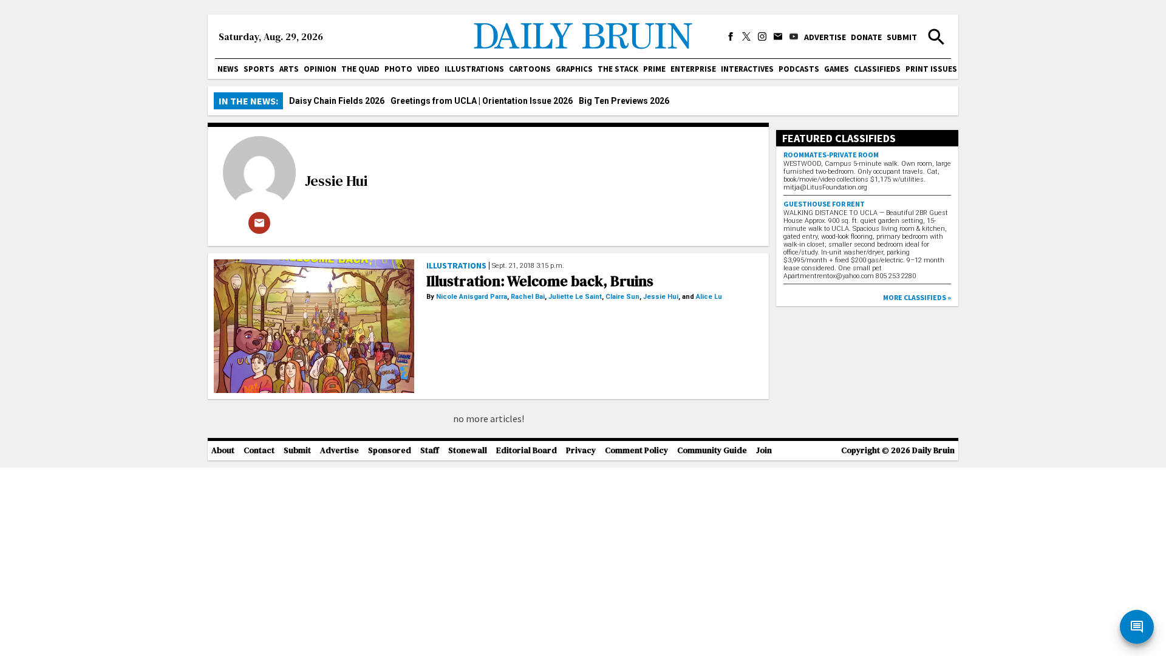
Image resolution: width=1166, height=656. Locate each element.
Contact (259, 450)
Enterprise (693, 69)
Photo (398, 69)
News (228, 69)
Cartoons (530, 69)
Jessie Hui (336, 181)
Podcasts (799, 69)
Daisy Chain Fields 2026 (336, 101)
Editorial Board (526, 450)
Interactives (747, 69)
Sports (259, 69)
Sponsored (389, 450)
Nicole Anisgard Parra (471, 297)
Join (764, 450)
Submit (902, 37)
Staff (429, 450)
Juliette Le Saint (575, 297)
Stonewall (467, 450)
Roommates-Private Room (831, 154)
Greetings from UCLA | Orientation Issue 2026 (481, 101)
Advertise (825, 37)
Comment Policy (636, 450)
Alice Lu (709, 297)
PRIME (654, 69)
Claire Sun (622, 297)
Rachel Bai (528, 297)
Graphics (574, 69)
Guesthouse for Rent (824, 203)
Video (428, 69)
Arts (289, 69)
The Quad (360, 69)
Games (836, 69)
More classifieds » (917, 297)
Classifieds (877, 69)
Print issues (931, 69)
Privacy (581, 450)
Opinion (320, 69)
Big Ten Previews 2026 (624, 101)
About (222, 450)
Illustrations (474, 69)
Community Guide (712, 450)
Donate (866, 37)
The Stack (618, 69)
